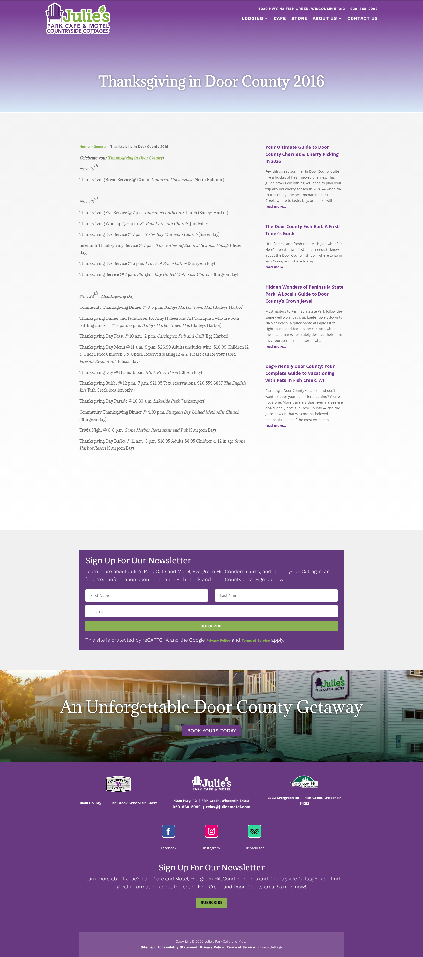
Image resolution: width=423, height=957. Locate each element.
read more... (275, 206)
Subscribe (212, 902)
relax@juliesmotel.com (228, 806)
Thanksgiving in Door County (135, 157)
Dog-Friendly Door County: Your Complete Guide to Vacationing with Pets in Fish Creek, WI (300, 373)
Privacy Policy (218, 640)
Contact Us (362, 18)
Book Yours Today (211, 731)
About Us (325, 18)
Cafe (280, 18)
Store (299, 18)
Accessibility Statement (177, 947)
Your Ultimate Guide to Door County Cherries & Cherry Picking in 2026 (302, 154)
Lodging (252, 18)
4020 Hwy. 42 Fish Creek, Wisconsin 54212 (301, 9)
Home (84, 146)
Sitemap (148, 947)
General (100, 146)
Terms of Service (256, 640)
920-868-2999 (364, 9)
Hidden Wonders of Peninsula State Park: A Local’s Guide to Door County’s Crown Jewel (304, 294)
